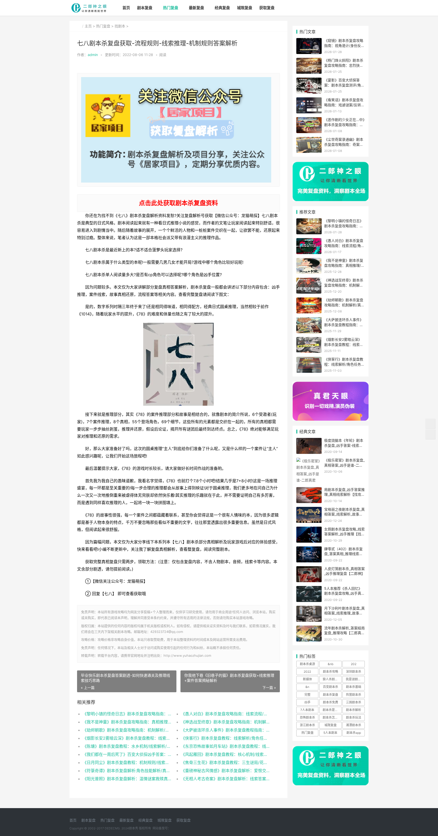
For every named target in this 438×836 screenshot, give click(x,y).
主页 (88, 26)
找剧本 (120, 26)
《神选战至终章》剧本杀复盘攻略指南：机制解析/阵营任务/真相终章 (225, 721)
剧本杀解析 (353, 710)
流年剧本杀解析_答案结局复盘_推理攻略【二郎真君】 (344, 633)
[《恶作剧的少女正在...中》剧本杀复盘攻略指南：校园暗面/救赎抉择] (309, 120)
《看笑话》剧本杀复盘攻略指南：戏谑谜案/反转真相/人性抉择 (344, 105)
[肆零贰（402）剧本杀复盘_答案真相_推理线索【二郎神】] (309, 549)
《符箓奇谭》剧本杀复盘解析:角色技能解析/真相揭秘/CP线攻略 (127, 770)
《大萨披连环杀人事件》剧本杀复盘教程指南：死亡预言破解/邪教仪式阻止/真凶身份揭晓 (225, 730)
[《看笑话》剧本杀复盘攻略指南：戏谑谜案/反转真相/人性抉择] (309, 100)
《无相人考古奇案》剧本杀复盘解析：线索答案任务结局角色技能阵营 (225, 778)
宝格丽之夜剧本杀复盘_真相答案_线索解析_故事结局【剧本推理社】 (344, 514)
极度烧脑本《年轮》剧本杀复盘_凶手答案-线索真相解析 (343, 445)
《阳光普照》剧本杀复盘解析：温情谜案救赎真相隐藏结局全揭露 (127, 778)
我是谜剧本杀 (355, 679)
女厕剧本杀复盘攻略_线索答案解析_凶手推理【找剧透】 (344, 534)
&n (307, 687)
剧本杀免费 (330, 702)
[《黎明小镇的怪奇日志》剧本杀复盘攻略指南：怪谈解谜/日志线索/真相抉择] (309, 221)
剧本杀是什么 (332, 710)
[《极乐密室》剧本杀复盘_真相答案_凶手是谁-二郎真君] (309, 461)
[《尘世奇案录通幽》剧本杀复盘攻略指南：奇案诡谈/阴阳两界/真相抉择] (309, 140)
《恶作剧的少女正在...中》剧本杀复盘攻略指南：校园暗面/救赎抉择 (344, 124)
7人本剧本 (307, 710)
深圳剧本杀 (353, 671)
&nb (330, 664)
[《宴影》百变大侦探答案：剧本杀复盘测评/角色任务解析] (309, 81)
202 (353, 664)
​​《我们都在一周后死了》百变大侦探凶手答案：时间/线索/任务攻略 (127, 754)
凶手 (307, 702)
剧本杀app (353, 733)
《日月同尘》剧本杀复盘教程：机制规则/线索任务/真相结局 (127, 762)
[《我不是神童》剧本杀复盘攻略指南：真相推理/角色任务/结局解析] (309, 261)
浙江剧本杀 (307, 725)
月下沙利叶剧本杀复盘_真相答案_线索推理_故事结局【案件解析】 (344, 613)
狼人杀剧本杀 (332, 679)
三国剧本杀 (353, 702)
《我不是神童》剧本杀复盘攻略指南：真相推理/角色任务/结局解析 (127, 721)
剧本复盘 (144, 7)
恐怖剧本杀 (307, 717)
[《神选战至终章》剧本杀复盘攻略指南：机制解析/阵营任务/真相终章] (309, 281)
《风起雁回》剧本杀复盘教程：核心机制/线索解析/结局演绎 (225, 754)
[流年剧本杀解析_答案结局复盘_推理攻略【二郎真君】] (309, 629)
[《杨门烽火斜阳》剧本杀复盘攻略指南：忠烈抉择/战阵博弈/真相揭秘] (309, 61)
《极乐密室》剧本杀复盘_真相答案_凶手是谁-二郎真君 (344, 465)
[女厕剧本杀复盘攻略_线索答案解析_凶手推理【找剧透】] (309, 530)
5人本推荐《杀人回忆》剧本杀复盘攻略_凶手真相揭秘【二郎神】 (344, 593)
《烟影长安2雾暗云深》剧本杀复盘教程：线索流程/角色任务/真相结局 (127, 738)
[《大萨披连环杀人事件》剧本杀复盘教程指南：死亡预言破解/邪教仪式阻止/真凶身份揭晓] (309, 320)
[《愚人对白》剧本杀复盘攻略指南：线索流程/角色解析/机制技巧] (309, 241)
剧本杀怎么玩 (332, 717)
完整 (307, 695)
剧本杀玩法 (353, 717)
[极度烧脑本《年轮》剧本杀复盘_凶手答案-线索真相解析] (309, 441)
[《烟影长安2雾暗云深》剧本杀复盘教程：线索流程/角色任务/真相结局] (309, 340)
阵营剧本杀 (353, 695)
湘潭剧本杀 (353, 725)
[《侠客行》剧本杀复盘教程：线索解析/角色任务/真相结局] (309, 360)
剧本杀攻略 (330, 671)
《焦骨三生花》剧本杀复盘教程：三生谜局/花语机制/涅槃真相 (225, 762)
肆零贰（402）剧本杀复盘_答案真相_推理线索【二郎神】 (343, 554)
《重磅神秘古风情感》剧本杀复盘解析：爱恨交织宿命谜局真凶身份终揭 (225, 770)
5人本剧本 (330, 733)
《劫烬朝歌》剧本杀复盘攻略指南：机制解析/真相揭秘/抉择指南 (127, 730)
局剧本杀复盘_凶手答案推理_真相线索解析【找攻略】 (344, 494)
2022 (307, 671)
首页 (126, 7)
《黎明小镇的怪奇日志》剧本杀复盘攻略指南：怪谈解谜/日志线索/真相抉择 (127, 713)
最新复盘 (196, 7)
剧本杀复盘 (330, 695)
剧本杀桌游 (307, 664)
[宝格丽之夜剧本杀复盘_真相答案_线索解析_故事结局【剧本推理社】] (309, 510)
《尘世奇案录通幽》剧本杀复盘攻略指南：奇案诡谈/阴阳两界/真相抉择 (343, 144)
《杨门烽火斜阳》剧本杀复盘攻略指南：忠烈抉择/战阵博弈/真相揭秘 (344, 65)
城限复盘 (244, 7)
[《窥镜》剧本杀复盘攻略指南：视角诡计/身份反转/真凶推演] (309, 41)
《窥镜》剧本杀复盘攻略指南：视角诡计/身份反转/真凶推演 (343, 45)
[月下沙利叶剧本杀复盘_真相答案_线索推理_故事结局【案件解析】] (309, 609)
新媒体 (307, 679)
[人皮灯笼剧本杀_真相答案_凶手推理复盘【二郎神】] (309, 569)
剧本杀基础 (353, 687)
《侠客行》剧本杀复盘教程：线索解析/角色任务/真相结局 (225, 738)
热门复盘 (170, 7)
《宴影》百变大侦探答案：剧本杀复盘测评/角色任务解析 (344, 85)
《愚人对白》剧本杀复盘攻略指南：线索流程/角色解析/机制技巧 (225, 713)
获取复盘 (267, 7)
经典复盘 (222, 7)
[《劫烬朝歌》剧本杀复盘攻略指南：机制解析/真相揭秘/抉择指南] (309, 300)
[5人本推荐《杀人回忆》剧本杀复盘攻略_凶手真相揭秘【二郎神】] (309, 589)
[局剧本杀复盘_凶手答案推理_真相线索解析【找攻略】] (309, 490)
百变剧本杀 (330, 687)
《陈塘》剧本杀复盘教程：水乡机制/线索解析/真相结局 (127, 746)
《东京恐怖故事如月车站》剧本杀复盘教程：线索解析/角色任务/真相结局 (225, 746)
